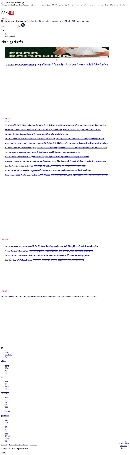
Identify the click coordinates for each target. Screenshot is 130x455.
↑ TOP (3, 453)
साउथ (6, 373)
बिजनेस (78, 21)
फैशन (6, 402)
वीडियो (73, 21)
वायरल (61, 21)
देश (28, 21)
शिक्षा (6, 357)
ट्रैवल (6, 400)
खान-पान (7, 397)
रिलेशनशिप (7, 412)
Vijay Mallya (37, 296)
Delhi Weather (47, 296)
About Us (4, 445)
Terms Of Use (14, 445)
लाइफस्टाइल (55, 21)
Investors (33, 445)
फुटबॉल (7, 386)
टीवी (6, 371)
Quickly (10, 21)
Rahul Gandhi (82, 296)
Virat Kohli (66, 296)
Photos (7, 439)
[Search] (19, 26)
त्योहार (6, 407)
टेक (36, 21)
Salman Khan (92, 296)
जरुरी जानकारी (8, 355)
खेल (43, 21)
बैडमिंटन (7, 389)
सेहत (6, 405)
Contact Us (24, 445)
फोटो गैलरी (67, 21)
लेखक (6, 420)
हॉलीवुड (7, 368)
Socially (22, 22)
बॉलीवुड (7, 366)
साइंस (6, 423)
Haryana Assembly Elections (11, 296)
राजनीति (7, 353)
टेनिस (6, 384)
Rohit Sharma (57, 296)
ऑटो (39, 21)
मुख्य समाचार (85, 21)
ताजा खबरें (7, 119)
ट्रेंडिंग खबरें (7, 121)
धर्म (5, 409)
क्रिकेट (6, 382)
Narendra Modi (27, 296)
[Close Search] (23, 25)
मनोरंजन (48, 21)
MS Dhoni (73, 296)
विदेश (32, 21)
